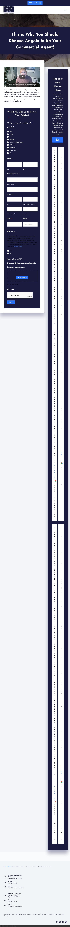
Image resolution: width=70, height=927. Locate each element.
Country (24, 214)
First (8, 169)
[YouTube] (65, 922)
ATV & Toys (13, 150)
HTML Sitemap (56, 914)
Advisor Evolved (26, 914)
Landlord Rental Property (16, 142)
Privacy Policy (18, 247)
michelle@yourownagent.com (16, 888)
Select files (22, 277)
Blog (9, 867)
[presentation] (20, 295)
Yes (11, 251)
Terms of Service (46, 914)
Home (11, 134)
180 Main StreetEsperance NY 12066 (14, 896)
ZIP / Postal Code (11, 214)
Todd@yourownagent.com (15, 906)
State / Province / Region (29, 204)
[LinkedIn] (63, 922)
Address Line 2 (10, 194)
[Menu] (65, 10)
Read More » (54, 472)
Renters (11, 137)
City (8, 204)
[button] (57, 140)
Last (23, 169)
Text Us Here (33, 3)
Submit (11, 302)
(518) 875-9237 (12, 901)
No (10, 253)
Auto (11, 131)
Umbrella (12, 139)
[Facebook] (57, 922)
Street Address (10, 184)
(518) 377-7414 (12, 883)
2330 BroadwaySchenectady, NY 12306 (15, 877)
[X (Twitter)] (60, 922)
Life (10, 153)
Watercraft (12, 147)
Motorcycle (13, 145)
